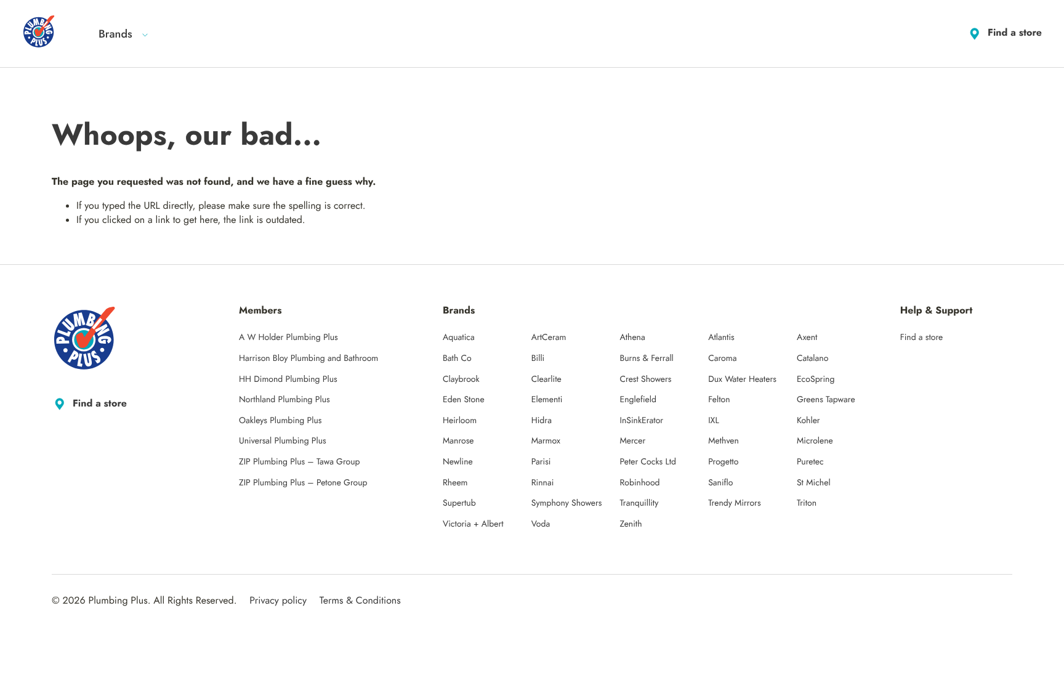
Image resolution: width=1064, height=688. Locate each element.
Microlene (815, 441)
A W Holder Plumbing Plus (288, 337)
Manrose (458, 441)
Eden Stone (464, 400)
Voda (540, 524)
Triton (806, 503)
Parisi (541, 462)
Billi (538, 358)
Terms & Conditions (360, 601)
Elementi (547, 400)
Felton (719, 400)
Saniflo (720, 483)
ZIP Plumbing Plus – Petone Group (303, 483)
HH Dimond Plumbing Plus (288, 379)
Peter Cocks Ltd (647, 462)
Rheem (455, 483)
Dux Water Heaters (742, 379)
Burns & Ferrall (646, 358)
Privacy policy (278, 601)
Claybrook (461, 379)
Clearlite (546, 379)
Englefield (637, 400)
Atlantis (721, 337)
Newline (458, 462)
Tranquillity (638, 503)
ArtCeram (548, 337)
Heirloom (460, 421)
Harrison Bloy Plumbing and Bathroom (308, 358)
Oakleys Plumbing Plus (280, 421)
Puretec (810, 462)
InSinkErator (641, 421)
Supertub (459, 503)
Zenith (630, 524)
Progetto (723, 462)
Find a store (1015, 33)
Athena (632, 337)
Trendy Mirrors (734, 503)
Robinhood (639, 483)
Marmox (545, 441)
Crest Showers (645, 379)
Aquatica (459, 337)
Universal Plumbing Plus (282, 441)
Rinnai (542, 483)
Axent (807, 337)
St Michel (814, 483)
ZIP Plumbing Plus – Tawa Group (299, 462)
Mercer (632, 441)
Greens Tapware (826, 400)
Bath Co (457, 358)
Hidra (541, 421)
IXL (713, 421)
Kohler (808, 421)
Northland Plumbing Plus (284, 400)
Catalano (812, 358)
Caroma (722, 358)
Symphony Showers (566, 503)
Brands (115, 34)
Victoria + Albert (473, 524)
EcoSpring (815, 379)
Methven (723, 441)
